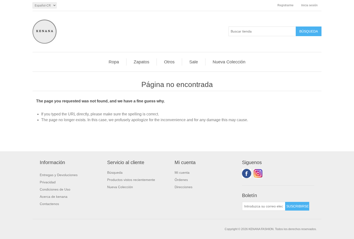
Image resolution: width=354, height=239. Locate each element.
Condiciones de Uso (55, 189)
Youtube (258, 173)
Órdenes (181, 180)
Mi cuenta (182, 172)
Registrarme (285, 5)
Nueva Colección (229, 62)
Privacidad (48, 182)
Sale (193, 62)
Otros (169, 62)
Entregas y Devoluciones (59, 175)
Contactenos (49, 204)
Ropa (114, 62)
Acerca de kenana (53, 197)
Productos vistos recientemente (131, 180)
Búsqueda (115, 172)
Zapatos (141, 62)
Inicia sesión (309, 5)
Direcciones (183, 187)
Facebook (246, 173)
